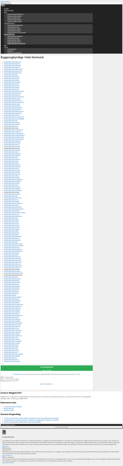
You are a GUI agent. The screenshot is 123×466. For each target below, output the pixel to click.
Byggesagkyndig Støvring (12, 326)
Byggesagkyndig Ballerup (12, 95)
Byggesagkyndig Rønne (11, 291)
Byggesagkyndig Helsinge (12, 166)
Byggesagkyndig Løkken (11, 227)
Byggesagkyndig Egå (10, 120)
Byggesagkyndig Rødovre (12, 288)
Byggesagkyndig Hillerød (12, 172)
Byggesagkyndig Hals (11, 157)
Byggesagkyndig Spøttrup (12, 319)
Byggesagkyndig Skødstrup (12, 306)
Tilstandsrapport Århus (13, 27)
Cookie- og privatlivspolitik (14, 53)
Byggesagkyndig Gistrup (11, 144)
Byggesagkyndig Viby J (11, 352)
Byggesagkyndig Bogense (12, 98)
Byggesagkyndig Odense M (12, 258)
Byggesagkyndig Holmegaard (13, 179)
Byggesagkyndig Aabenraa (12, 62)
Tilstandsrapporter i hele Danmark (16, 32)
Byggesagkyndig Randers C (12, 271)
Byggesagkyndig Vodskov (12, 361)
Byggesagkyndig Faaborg (12, 124)
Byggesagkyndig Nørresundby (13, 245)
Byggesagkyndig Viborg (11, 350)
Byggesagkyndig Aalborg (14, 42)
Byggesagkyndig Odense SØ (13, 266)
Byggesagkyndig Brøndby (12, 106)
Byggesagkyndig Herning (12, 170)
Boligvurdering (8, 10)
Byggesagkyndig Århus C (12, 86)
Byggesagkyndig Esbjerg (12, 122)
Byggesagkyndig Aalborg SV (13, 73)
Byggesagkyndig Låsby (11, 222)
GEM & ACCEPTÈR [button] (7, 463)
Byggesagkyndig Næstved (12, 240)
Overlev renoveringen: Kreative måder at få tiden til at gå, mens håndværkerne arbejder (31, 418)
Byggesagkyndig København (15, 36)
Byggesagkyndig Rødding (12, 286)
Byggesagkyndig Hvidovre (12, 194)
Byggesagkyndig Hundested (13, 190)
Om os (6, 47)
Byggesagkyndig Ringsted (12, 279)
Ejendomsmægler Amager (14, 16)
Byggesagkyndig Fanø (11, 126)
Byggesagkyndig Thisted (12, 334)
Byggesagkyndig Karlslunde (13, 207)
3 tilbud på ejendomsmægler (13, 406)
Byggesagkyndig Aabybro (12, 63)
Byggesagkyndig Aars (11, 75)
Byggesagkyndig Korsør (11, 214)
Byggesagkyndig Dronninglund (14, 117)
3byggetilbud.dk (17, 374)
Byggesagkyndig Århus (13, 38)
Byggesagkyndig (9, 34)
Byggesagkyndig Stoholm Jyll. (13, 323)
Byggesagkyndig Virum (11, 359)
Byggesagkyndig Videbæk (12, 356)
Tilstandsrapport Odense (14, 29)
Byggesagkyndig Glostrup (12, 146)
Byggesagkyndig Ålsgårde (12, 82)
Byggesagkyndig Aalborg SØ (13, 71)
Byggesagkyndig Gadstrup (12, 141)
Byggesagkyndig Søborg (11, 313)
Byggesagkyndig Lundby (11, 229)
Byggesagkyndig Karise (11, 205)
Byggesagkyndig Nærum (12, 238)
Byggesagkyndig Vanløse (12, 343)
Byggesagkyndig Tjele (11, 337)
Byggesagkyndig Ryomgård (12, 297)
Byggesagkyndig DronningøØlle (14, 119)
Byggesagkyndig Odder (11, 255)
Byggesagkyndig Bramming (12, 100)
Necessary (7, 448)
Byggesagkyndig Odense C (12, 256)
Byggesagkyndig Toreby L (12, 339)
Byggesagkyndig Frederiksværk (14, 139)
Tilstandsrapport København (15, 25)
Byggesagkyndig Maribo (11, 233)
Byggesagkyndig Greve (11, 152)
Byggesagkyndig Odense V (12, 268)
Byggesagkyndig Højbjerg (12, 188)
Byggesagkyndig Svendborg (13, 330)
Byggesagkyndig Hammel (12, 159)
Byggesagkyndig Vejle (11, 348)
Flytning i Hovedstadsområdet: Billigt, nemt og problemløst (22, 422)
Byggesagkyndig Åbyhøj (11, 76)
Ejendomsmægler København (15, 14)
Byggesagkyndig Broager (12, 104)
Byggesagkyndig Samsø (11, 299)
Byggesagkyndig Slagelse (12, 310)
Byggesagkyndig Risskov (12, 280)
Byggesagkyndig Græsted (12, 150)
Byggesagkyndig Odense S (12, 264)
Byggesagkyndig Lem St (11, 223)
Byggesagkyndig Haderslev (12, 154)
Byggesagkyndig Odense (14, 40)
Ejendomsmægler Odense (14, 21)
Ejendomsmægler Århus (13, 18)
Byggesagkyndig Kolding (12, 211)
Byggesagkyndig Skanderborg (13, 304)
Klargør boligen (9, 410)
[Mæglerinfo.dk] (6, 3)
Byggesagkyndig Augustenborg (14, 91)
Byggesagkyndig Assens (11, 89)
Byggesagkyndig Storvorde (12, 324)
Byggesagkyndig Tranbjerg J (13, 341)
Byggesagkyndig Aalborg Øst (13, 69)
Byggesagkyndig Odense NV (13, 262)
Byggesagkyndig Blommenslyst (14, 97)
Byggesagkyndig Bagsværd (12, 93)
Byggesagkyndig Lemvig (11, 225)
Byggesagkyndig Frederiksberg (14, 133)
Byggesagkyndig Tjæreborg (13, 336)
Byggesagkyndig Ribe (11, 277)
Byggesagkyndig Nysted (11, 253)
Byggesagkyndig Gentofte (12, 143)
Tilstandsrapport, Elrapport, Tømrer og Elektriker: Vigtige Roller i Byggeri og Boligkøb (31, 420)
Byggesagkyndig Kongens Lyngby (14, 212)
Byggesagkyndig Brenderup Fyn (14, 102)
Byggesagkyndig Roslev (11, 284)
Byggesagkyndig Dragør (11, 115)
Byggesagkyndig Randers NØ (13, 273)
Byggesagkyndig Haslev (11, 163)
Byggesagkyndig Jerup (11, 200)
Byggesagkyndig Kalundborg (13, 203)
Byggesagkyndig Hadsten (12, 155)
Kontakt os (10, 51)
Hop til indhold (5, 2)
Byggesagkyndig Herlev (11, 168)
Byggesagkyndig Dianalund (12, 113)
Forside (6, 9)
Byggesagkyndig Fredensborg (13, 130)
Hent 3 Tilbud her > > (46, 384)
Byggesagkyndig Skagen (11, 302)
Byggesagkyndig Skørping (12, 308)
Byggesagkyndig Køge (11, 218)
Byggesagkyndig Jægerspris (13, 198)
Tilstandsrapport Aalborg (14, 30)
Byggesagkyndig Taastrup (12, 332)
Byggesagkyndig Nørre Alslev (13, 244)
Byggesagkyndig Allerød (11, 78)
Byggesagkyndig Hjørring (12, 174)
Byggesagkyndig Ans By (11, 84)
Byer (5, 12)
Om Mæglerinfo (11, 49)
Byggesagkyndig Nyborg (12, 247)
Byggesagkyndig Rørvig (11, 293)
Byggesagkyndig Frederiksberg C (14, 135)
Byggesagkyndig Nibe (11, 242)
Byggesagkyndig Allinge (11, 80)
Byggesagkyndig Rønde (11, 290)
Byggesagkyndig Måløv (11, 231)
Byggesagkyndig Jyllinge (11, 201)
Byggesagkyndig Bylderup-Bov (13, 111)
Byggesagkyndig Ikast (11, 196)
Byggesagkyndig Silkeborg (12, 301)
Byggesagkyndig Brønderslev (13, 108)
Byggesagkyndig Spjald (11, 317)
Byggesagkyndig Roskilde (12, 282)
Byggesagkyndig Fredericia (12, 131)
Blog (5, 45)
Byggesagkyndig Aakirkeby (12, 65)
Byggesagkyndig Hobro (11, 176)
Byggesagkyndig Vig (10, 358)
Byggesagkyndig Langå (11, 220)
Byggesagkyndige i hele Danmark (16, 43)
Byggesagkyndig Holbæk (12, 177)
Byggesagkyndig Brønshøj (12, 109)
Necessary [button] (5, 446)
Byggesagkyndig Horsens (12, 187)
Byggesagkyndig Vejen (11, 347)
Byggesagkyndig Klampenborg (13, 209)
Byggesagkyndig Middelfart (12, 236)
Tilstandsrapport (9, 23)
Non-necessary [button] (7, 455)
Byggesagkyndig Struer (11, 328)
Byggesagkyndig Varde (11, 345)
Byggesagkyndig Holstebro (12, 181)
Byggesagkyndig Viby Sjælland (13, 354)
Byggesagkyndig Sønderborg (13, 315)
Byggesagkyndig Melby (11, 234)
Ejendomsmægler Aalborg (14, 19)
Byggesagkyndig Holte (11, 185)
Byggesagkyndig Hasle (11, 161)
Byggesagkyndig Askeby (11, 87)
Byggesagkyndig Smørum (12, 312)
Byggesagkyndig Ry (10, 295)
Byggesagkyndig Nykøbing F (13, 249)
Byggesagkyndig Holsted (12, 183)
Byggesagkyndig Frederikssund (14, 137)
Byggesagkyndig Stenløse (12, 321)
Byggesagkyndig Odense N (12, 260)
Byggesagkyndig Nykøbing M (13, 251)
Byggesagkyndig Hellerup (12, 165)
